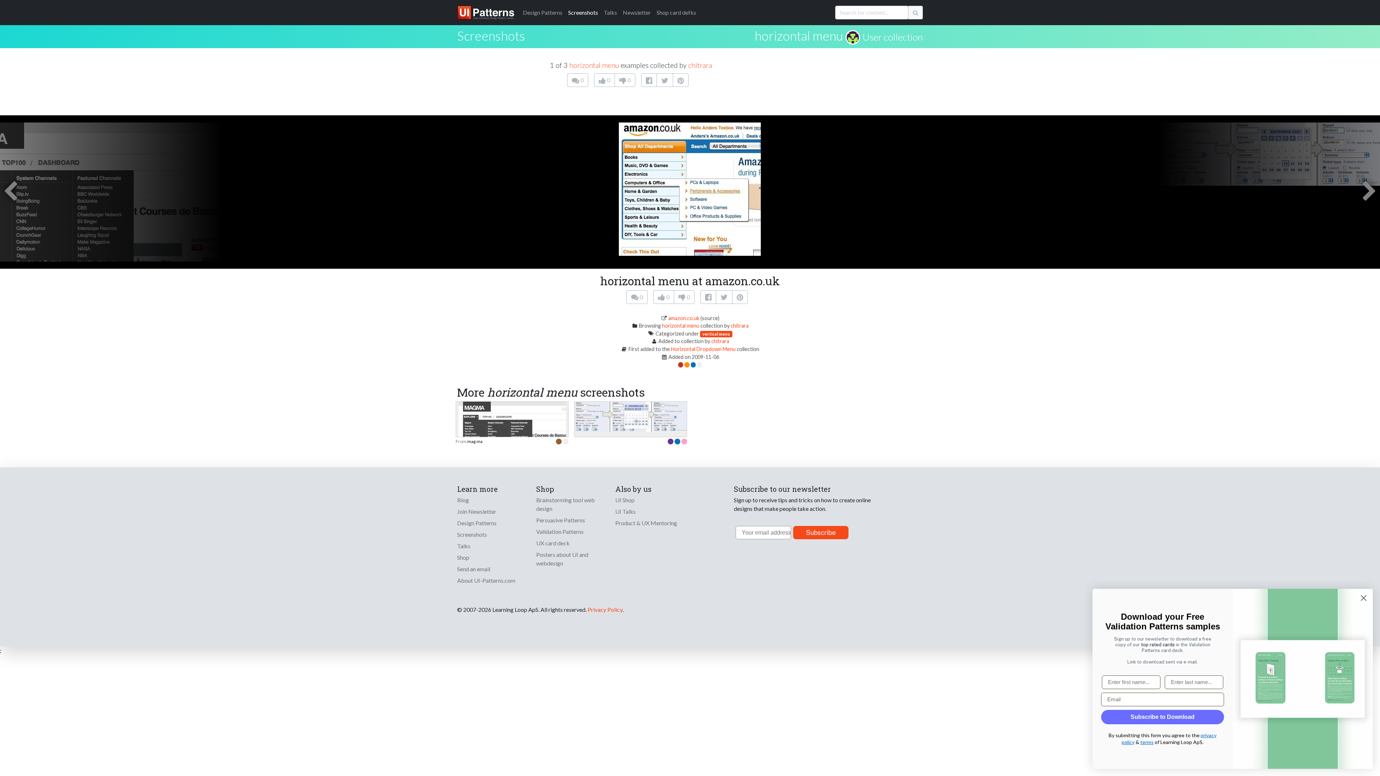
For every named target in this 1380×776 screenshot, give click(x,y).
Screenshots (583, 12)
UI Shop (625, 499)
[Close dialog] (1363, 598)
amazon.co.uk (683, 318)
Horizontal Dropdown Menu (703, 349)
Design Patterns (477, 522)
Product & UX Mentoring (646, 522)
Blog (463, 499)
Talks (610, 12)
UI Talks (625, 511)
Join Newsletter (476, 511)
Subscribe (821, 532)
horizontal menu (799, 35)
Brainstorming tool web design (565, 504)
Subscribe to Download (1163, 717)
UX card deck (553, 543)
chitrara (700, 65)
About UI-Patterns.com (486, 580)
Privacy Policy (605, 609)
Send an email (473, 568)
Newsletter (637, 12)
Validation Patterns (560, 531)
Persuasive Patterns (560, 520)
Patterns (542, 12)
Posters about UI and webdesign (562, 559)
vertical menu (716, 334)
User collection (892, 37)
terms (1147, 742)
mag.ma (475, 441)
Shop (463, 557)
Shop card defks (676, 12)
